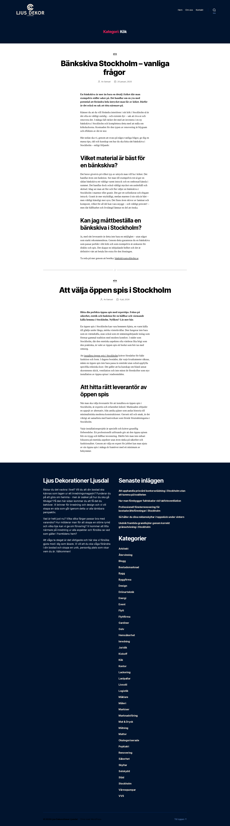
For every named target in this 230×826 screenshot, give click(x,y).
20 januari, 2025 (124, 81)
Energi (122, 598)
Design (123, 585)
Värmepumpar (127, 789)
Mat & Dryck (126, 721)
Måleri (122, 703)
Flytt (121, 610)
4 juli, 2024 (124, 299)
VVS (121, 795)
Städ (121, 777)
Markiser (124, 709)
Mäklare (123, 697)
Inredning (124, 641)
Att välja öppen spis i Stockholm (115, 290)
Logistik (123, 690)
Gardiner (124, 622)
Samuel (107, 81)
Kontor (122, 666)
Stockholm (125, 783)
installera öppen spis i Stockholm (101, 355)
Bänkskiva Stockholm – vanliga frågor (115, 68)
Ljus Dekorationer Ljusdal (64, 819)
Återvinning (125, 554)
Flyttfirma (124, 616)
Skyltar (123, 765)
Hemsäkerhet (127, 635)
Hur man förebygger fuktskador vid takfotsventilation (150, 500)
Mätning (123, 728)
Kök (115, 54)
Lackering (125, 672)
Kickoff (123, 653)
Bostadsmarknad (129, 567)
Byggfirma (125, 579)
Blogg (122, 561)
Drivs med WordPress (90, 819)
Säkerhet (124, 758)
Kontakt (199, 10)
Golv (121, 629)
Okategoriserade (129, 740)
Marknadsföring (128, 715)
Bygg (122, 573)
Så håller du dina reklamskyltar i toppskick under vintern (151, 517)
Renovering (125, 752)
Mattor (123, 734)
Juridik (123, 647)
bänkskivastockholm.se (126, 258)
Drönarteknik (126, 592)
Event (122, 604)
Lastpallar (124, 678)
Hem (180, 10)
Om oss (189, 10)
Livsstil (123, 684)
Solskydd (124, 771)
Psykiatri (124, 746)
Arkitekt (123, 548)
